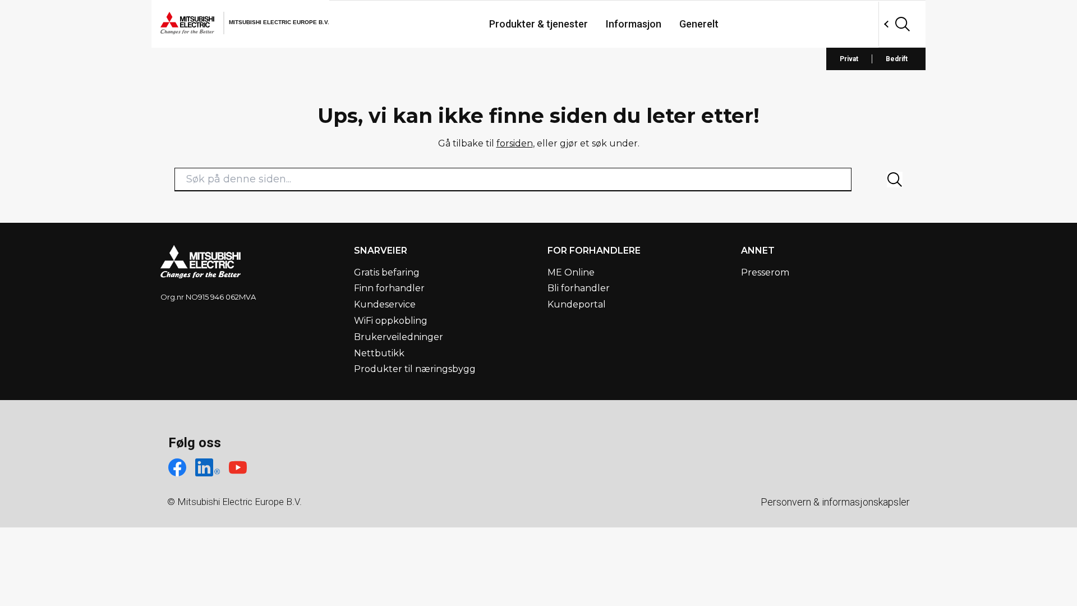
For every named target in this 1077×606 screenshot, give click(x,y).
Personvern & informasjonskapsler (835, 502)
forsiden (514, 143)
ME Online (571, 272)
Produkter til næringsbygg (415, 369)
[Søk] (895, 179)
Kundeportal (576, 304)
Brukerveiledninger (398, 337)
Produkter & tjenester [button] (538, 24)
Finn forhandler (389, 288)
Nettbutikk (379, 353)
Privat (849, 59)
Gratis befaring (387, 272)
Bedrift (897, 59)
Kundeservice (385, 304)
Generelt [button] (699, 24)
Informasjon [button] (633, 24)
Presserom (765, 272)
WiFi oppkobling (390, 320)
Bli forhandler (578, 288)
